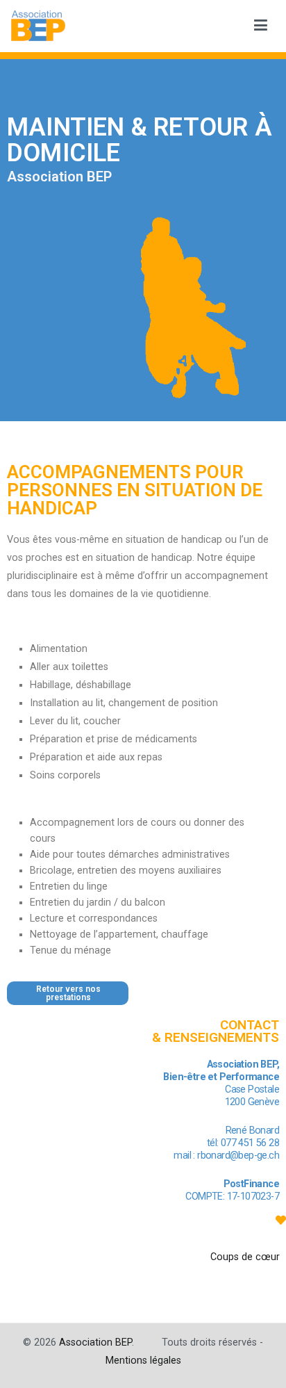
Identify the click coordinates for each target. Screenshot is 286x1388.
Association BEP (95, 1342)
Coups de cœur (245, 1257)
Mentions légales (143, 1360)
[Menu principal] (260, 26)
